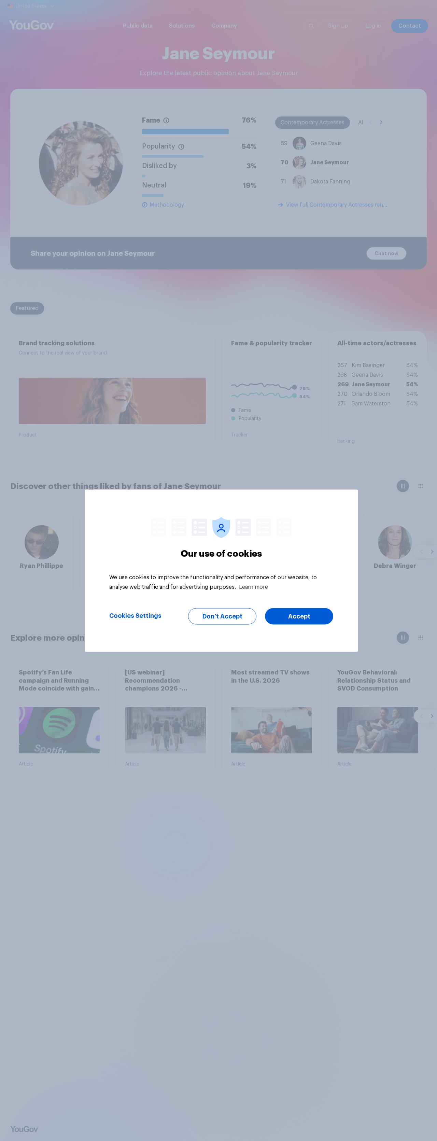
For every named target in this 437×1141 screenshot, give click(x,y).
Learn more (253, 586)
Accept (299, 616)
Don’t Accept (222, 616)
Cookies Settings (135, 615)
